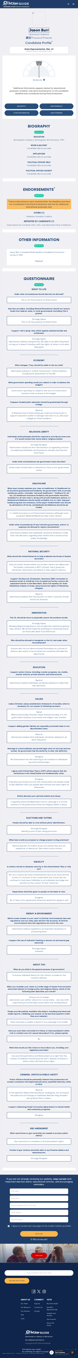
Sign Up (37, 1303)
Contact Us (38, 1307)
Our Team (24, 1303)
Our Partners (25, 1311)
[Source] (39, 261)
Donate (37, 1311)
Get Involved (51, 1319)
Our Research (25, 1307)
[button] (16, 4)
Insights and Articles (51, 1314)
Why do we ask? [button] (40, 1239)
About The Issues (50, 1324)
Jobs (22, 1319)
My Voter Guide (52, 1303)
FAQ (22, 1315)
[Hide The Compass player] (75, 1349)
